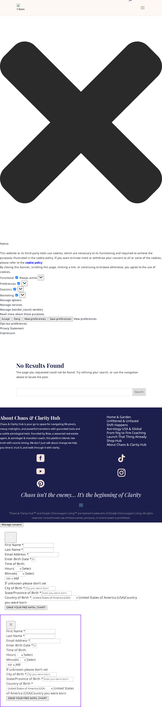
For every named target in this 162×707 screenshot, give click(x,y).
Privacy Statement (12, 328)
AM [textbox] (16, 579)
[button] (81, 123)
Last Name (14, 550)
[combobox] (26, 569)
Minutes (11, 574)
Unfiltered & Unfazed (122, 421)
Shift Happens (117, 425)
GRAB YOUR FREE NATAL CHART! (26, 607)
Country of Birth (18, 598)
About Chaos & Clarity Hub (126, 445)
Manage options (11, 300)
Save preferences (60, 319)
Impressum (7, 333)
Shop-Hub (114, 441)
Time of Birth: (15, 564)
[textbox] (26, 569)
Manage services (11, 305)
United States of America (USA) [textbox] (102, 598)
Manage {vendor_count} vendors (21, 310)
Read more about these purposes (22, 314)
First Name (14, 545)
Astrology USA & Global (124, 429)
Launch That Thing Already (126, 437)
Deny (17, 319)
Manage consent (12, 524)
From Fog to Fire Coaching (126, 433)
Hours (9, 569)
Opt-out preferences (13, 324)
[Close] (11, 537)
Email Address (16, 554)
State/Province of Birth (23, 593)
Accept (6, 319)
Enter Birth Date (18, 559)
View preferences (35, 319)
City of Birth (15, 588)
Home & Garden (119, 417)
